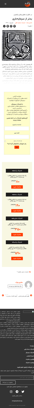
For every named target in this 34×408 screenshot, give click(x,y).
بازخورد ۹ (19, 272)
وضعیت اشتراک (30, 363)
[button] (14, 26)
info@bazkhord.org (17, 401)
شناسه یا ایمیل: (16, 125)
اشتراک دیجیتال (30, 353)
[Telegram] (17, 392)
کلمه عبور (16, 133)
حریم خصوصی (30, 356)
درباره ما (32, 346)
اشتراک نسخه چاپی (29, 349)
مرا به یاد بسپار (18, 141)
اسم (33, 375)
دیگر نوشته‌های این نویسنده (15, 286)
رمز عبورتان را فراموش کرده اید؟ (16, 144)
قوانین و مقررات (30, 359)
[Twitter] (23, 392)
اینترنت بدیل (25, 272)
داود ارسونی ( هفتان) (12, 405)
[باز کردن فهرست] (5, 3)
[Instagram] (11, 392)
